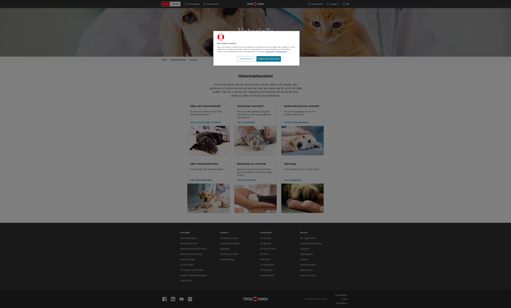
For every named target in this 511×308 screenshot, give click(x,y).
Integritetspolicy (281, 51)
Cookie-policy (270, 51)
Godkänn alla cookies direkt (268, 59)
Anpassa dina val (246, 59)
